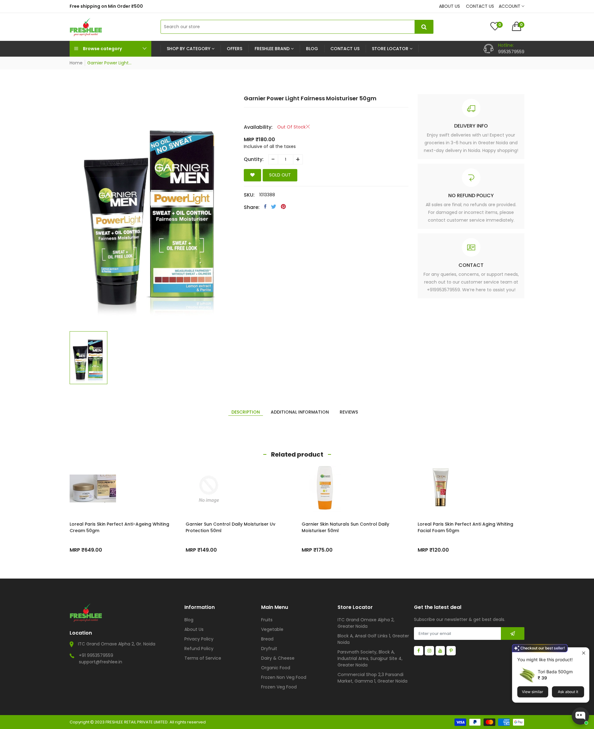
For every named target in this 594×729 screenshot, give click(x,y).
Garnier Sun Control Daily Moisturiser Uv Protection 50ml (230, 527)
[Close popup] (583, 653)
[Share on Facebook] (265, 206)
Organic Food (275, 668)
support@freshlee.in (100, 662)
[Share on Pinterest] (283, 206)
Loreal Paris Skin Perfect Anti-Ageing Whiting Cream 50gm (119, 527)
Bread (267, 639)
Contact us (480, 6)
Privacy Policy (198, 639)
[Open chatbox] (580, 716)
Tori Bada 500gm (555, 671)
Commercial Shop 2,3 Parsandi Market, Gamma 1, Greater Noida (372, 677)
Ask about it (568, 691)
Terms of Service (202, 658)
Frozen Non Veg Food (283, 677)
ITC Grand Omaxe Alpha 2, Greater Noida (366, 623)
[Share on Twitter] (273, 206)
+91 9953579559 (96, 655)
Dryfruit (269, 648)
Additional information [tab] (300, 412)
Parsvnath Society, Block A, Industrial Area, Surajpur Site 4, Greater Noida (370, 658)
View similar (532, 691)
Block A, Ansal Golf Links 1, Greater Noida (373, 639)
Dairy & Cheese (278, 658)
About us (449, 6)
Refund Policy (198, 648)
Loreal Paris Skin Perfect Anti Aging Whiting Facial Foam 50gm (465, 527)
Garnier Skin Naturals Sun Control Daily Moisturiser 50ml (345, 527)
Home (76, 63)
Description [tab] (245, 412)
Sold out (280, 175)
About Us (194, 629)
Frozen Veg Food (279, 687)
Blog (188, 620)
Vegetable (272, 629)
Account (510, 6)
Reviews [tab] (349, 412)
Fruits (267, 620)
